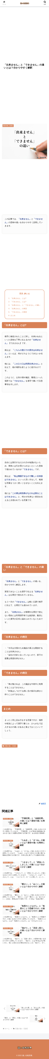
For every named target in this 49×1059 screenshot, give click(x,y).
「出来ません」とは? (18, 298)
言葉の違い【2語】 (11, 746)
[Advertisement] (24, 33)
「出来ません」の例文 (18, 308)
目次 (21, 293)
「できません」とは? (18, 302)
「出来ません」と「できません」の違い (25, 305)
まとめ (12, 315)
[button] (44, 605)
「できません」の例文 (18, 312)
